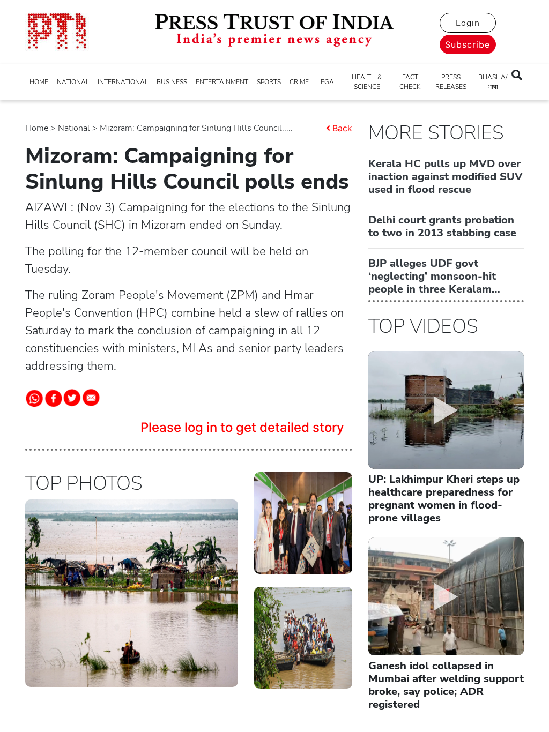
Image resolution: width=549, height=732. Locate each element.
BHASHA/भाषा (492, 82)
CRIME (299, 82)
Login (468, 23)
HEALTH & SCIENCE (367, 82)
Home (36, 128)
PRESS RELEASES (450, 82)
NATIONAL (73, 82)
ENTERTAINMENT (222, 82)
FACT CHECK (409, 82)
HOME (38, 82)
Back (342, 128)
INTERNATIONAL (123, 82)
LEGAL (327, 82)
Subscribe (467, 44)
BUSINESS (172, 82)
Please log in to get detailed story (242, 427)
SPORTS (269, 82)
